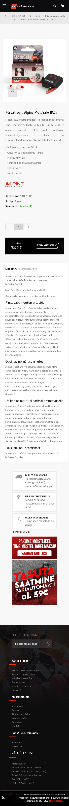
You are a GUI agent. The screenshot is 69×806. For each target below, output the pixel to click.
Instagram (17, 746)
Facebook (17, 742)
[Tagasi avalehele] (6, 16)
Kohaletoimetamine (22, 678)
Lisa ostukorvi (48, 245)
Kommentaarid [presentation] (28, 268)
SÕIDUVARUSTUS (21, 16)
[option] (34, 70)
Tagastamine (18, 682)
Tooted (16, 710)
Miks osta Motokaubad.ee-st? (27, 670)
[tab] (11, 269)
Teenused (17, 722)
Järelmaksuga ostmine (23, 674)
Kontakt (16, 726)
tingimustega (56, 800)
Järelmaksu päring (21, 714)
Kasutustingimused (22, 686)
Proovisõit (17, 690)
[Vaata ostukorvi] (62, 4)
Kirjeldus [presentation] (11, 268)
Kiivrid (38, 16)
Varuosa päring (19, 718)
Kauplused (17, 706)
